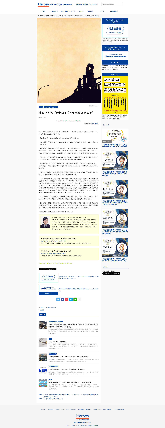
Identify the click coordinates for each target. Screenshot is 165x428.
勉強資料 (90, 11)
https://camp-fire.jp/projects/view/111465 (52, 253)
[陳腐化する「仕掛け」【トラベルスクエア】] (71, 299)
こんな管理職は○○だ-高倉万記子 (53, 399)
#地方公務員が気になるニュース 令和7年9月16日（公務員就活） (69, 356)
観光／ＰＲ (53, 307)
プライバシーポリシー (119, 409)
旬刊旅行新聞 (94, 123)
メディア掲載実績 (107, 409)
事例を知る (55, 11)
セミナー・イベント (78, 11)
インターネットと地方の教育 (57, 341)
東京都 (42, 310)
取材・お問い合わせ (71, 409)
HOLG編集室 (113, 11)
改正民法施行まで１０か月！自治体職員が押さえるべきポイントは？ (70, 382)
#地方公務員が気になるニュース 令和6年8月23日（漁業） (67, 369)
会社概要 (50, 409)
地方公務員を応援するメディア (82, 422)
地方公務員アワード (66, 11)
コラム (102, 11)
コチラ (97, 15)
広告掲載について (97, 409)
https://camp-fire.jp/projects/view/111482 (52, 241)
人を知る (42, 11)
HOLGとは (43, 409)
